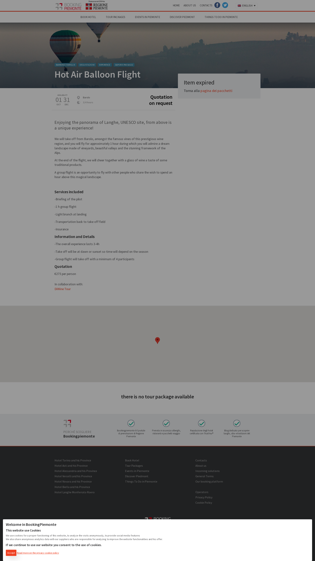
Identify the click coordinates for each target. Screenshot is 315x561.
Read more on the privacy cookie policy (38, 552)
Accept (11, 552)
